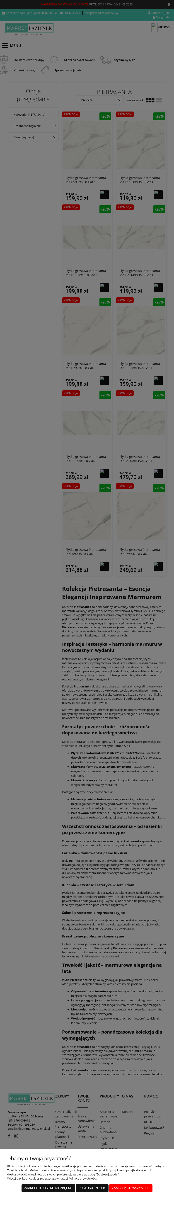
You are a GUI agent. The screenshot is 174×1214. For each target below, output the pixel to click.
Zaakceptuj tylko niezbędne (48, 1188)
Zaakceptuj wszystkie (131, 1188)
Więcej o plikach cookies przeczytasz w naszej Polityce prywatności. (52, 1178)
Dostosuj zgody (92, 1188)
